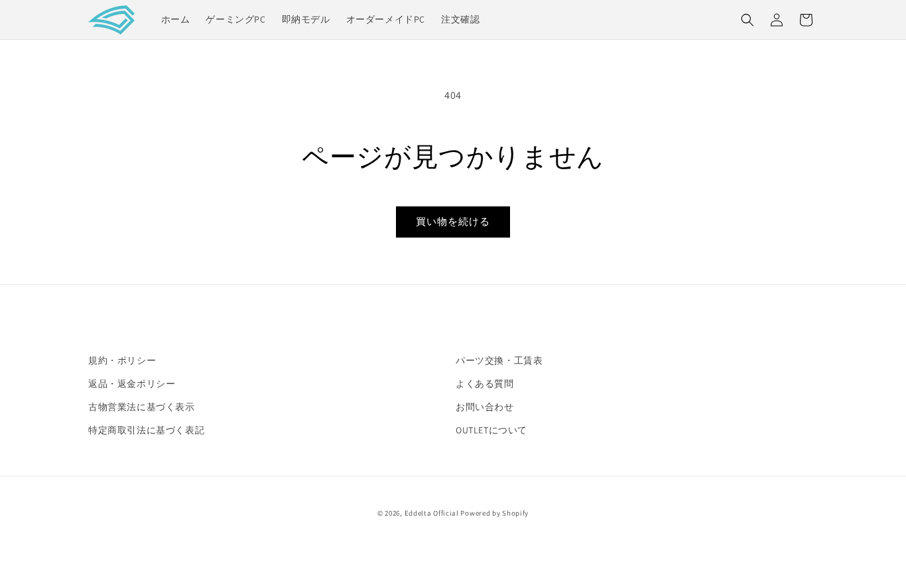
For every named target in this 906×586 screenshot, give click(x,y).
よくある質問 (485, 384)
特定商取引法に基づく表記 (146, 430)
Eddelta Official (432, 513)
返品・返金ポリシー (131, 384)
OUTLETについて (491, 430)
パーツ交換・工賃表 (499, 360)
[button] (747, 20)
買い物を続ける (453, 221)
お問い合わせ (485, 407)
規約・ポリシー (122, 360)
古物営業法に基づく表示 (141, 407)
